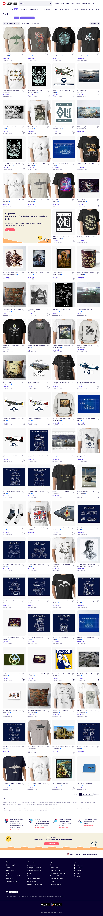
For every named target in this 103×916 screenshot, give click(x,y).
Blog (7, 873)
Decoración (46, 9)
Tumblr (79, 873)
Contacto (53, 881)
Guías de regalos (11, 865)
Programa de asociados (34, 870)
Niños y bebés (64, 9)
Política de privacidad (23, 896)
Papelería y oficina (87, 9)
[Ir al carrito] (98, 3)
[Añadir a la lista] (23, 54)
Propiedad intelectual (56, 878)
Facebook (80, 868)
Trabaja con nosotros (33, 878)
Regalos (98, 9)
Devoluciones (54, 868)
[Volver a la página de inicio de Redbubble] (10, 3)
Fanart (8, 868)
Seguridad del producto (57, 876)
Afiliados (29, 873)
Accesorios (75, 9)
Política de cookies (60, 896)
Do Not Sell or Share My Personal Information (42, 896)
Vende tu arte (31, 876)
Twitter (79, 870)
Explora (5, 9)
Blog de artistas (31, 881)
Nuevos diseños (11, 870)
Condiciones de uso (11, 896)
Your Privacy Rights (56, 884)
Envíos (52, 865)
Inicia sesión (9, 878)
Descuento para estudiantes (14, 876)
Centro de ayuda (55, 870)
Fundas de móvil (35, 9)
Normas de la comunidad (58, 873)
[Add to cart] (48, 96)
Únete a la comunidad (12, 881)
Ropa (14, 9)
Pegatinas (24, 9)
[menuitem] (5, 9)
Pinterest (79, 876)
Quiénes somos (31, 865)
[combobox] (35, 3)
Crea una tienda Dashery (34, 884)
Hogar (55, 9)
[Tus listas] (94, 3)
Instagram (80, 865)
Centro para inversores (34, 868)
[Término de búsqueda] (50, 3)
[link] (16, 18)
